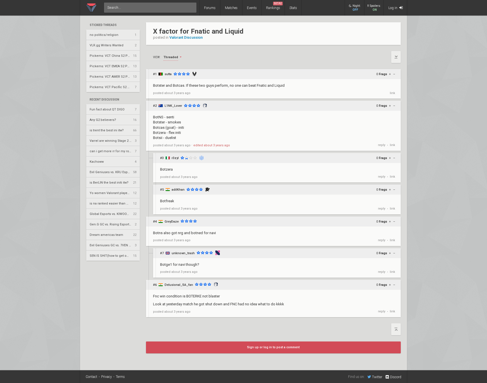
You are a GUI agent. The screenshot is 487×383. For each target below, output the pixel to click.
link (392, 93)
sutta (168, 74)
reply (381, 145)
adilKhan (178, 190)
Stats (293, 8)
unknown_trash (183, 253)
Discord (395, 377)
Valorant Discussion (186, 37)
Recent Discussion (104, 99)
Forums (210, 8)
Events (252, 8)
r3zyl (175, 158)
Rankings (274, 6)
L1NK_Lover (173, 106)
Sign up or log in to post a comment (273, 347)
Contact (91, 376)
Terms (120, 376)
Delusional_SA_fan (179, 285)
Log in (393, 8)
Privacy (106, 376)
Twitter (377, 377)
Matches (231, 8)
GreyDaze (172, 221)
